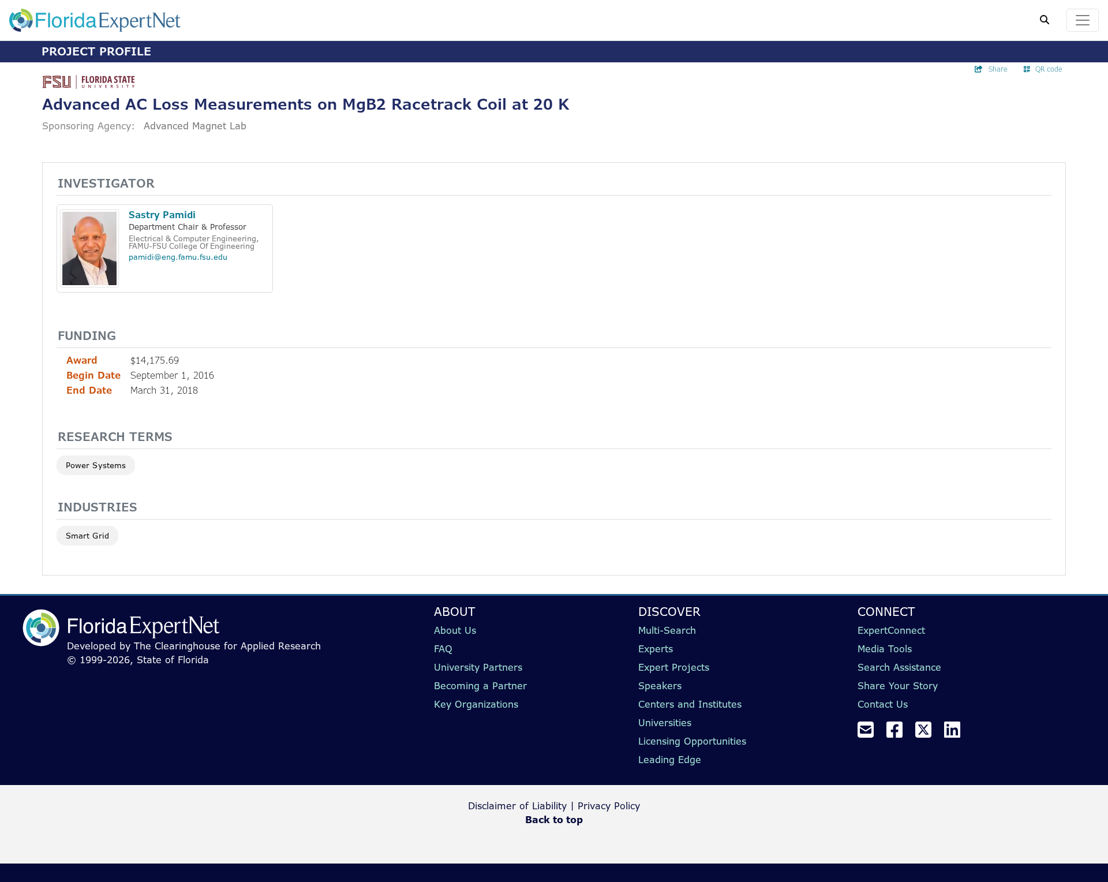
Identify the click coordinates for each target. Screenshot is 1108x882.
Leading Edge (669, 759)
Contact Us (883, 704)
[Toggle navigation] (1082, 20)
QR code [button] (1048, 69)
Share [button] (998, 69)
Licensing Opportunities (692, 741)
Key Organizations (476, 704)
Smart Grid (87, 535)
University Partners (478, 667)
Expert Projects (673, 667)
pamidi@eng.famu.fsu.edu (178, 257)
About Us (455, 630)
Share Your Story (898, 685)
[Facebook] (899, 733)
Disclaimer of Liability (517, 805)
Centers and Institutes (690, 704)
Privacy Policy (609, 805)
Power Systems (96, 465)
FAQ (443, 648)
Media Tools (885, 648)
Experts (655, 648)
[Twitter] (928, 733)
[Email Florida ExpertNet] (870, 733)
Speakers (660, 685)
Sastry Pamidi (162, 214)
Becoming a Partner (480, 685)
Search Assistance (899, 667)
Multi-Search (667, 630)
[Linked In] (956, 733)
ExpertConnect (891, 630)
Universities (664, 722)
